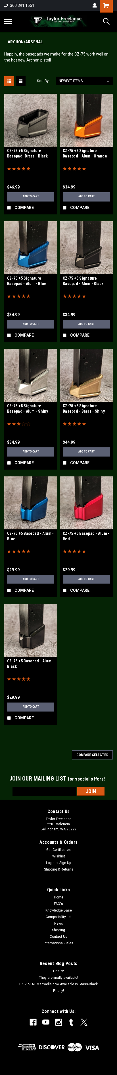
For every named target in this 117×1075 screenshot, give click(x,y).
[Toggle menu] (8, 21)
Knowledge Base (58, 910)
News (58, 923)
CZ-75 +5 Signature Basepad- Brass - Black (27, 153)
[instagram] (58, 1022)
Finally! (58, 971)
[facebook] (33, 1022)
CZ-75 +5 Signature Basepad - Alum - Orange (85, 153)
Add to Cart (31, 196)
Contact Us (58, 937)
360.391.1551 (22, 5)
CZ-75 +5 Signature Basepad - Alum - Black (83, 281)
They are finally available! (58, 978)
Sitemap (50, 1070)
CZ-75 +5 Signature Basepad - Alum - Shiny (27, 408)
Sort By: (43, 81)
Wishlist (58, 856)
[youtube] (45, 1022)
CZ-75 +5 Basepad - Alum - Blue (30, 536)
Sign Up (65, 863)
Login (50, 863)
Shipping (58, 930)
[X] (83, 1022)
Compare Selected (92, 755)
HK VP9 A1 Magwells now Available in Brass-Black (58, 984)
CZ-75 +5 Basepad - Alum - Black (30, 664)
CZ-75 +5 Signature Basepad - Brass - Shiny (84, 408)
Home (58, 897)
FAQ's (58, 904)
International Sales (58, 943)
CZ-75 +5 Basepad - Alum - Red (86, 536)
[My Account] (94, 5)
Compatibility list (59, 917)
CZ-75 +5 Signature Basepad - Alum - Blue (26, 281)
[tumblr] (71, 1022)
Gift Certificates (58, 850)
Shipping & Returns (58, 869)
